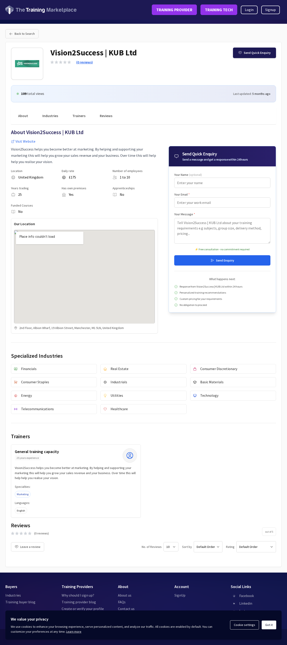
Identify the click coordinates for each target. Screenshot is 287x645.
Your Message (184, 214)
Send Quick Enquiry (257, 53)
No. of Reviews (152, 547)
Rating (230, 547)
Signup (270, 9)
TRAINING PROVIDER (174, 9)
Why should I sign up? (78, 595)
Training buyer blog (20, 602)
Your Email (182, 194)
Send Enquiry (225, 260)
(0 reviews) (84, 62)
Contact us (126, 608)
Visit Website (25, 141)
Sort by (187, 547)
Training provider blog (79, 602)
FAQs (122, 602)
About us (124, 595)
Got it (269, 625)
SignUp (179, 595)
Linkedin (245, 603)
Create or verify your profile (83, 608)
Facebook (246, 595)
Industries (50, 115)
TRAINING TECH (219, 9)
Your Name (188, 175)
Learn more (73, 632)
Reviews (106, 115)
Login (249, 9)
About (23, 115)
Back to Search (25, 34)
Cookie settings (244, 625)
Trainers (78, 115)
